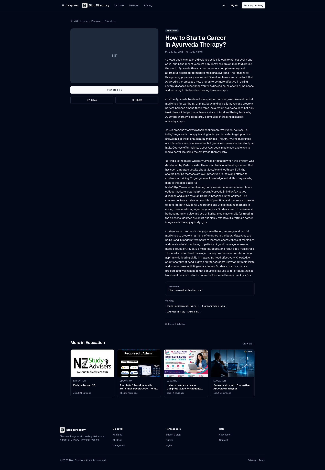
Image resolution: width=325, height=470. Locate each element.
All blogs (117, 440)
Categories (119, 445)
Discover (119, 5)
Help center (225, 434)
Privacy (252, 460)
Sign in (234, 5)
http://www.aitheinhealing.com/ (186, 290)
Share (139, 100)
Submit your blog (253, 5)
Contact (223, 440)
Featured (134, 5)
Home (85, 21)
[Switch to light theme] (224, 5)
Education (110, 21)
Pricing (148, 5)
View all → (249, 343)
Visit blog (112, 89)
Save (94, 100)
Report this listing (176, 324)
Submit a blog (173, 434)
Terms (262, 460)
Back (76, 20)
